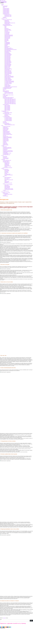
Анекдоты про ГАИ (5, 129)
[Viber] (8, 627)
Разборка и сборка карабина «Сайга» (10, 124)
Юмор (2, 125)
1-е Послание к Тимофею (8, 82)
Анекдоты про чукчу (5, 128)
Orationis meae (7, 20)
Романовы (4, 17)
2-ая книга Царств (7, 32)
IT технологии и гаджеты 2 (8, 117)
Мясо (4, 176)
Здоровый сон (5, 149)
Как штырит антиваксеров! (6, 154)
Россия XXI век (5, 156)
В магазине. (4, 141)
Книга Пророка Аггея (7, 63)
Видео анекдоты (5, 130)
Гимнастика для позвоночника (7, 147)
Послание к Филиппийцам (8, 79)
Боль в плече (5, 146)
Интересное (3, 159)
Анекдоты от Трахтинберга (6, 126)
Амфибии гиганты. (7, 163)
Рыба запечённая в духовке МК (9, 189)
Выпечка (4, 190)
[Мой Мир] (2, 627)
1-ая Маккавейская (7, 42)
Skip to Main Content (2, 0)
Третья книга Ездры (7, 38)
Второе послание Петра (8, 71)
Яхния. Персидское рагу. (8, 177)
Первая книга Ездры (7, 36)
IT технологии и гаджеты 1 (6, 116)
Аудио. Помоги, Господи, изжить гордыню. (10, 103)
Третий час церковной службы (9, 92)
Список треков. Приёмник (6, 192)
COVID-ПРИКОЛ (5, 152)
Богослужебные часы (6, 91)
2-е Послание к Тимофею (8, 83)
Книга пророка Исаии (7, 50)
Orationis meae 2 (7, 21)
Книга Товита (6, 39)
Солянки (6, 173)
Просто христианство (6, 90)
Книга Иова (6, 44)
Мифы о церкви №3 (7, 105)
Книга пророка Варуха (8, 53)
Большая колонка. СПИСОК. (8, 194)
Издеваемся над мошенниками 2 (7, 137)
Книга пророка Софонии (8, 62)
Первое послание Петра (8, 70)
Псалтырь (6, 45)
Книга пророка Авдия (7, 58)
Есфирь (6, 41)
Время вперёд (5, 6)
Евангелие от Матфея (8, 65)
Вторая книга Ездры (7, 37)
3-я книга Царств (7, 33)
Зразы (5, 180)
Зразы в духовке (7, 181)
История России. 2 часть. (8, 14)
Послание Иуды (7, 74)
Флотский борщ (7, 170)
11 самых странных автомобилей (7, 167)
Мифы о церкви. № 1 (6, 104)
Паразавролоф (7, 164)
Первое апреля (5, 143)
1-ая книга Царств (7, 31)
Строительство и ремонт (8, 114)
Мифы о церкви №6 (7, 108)
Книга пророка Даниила (8, 55)
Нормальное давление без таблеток (8, 151)
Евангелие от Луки (7, 67)
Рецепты (3, 168)
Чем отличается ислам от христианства (8, 97)
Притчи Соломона (7, 46)
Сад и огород (5, 122)
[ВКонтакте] (0, 627)
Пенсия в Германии (5, 158)
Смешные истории (5, 138)
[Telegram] (10, 627)
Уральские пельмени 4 (6, 10)
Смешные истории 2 (6, 139)
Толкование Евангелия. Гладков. (7, 87)
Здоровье (3, 145)
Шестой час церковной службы (9, 93)
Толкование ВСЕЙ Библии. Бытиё (7, 25)
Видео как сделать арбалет (8, 112)
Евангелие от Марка (7, 66)
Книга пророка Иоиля (8, 56)
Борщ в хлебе (6, 172)
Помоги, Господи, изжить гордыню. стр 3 (10, 99)
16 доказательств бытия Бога (7, 88)
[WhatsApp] (9, 627)
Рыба (4, 183)
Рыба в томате (7, 185)
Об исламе (4, 96)
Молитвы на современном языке (7, 19)
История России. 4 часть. (8, 16)
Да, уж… (3, 155)
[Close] (0, 197)
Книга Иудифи (7, 40)
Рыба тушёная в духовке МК (8, 184)
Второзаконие (6, 28)
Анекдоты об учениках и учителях (7, 134)
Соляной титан (7, 162)
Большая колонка (5, 193)
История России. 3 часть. (8, 15)
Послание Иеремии (7, 52)
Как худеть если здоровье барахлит (8, 150)
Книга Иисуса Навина (8, 29)
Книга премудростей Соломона (9, 48)
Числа (5, 27)
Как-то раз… (4, 135)
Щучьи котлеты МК (7, 187)
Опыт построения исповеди (7, 24)
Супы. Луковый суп (5, 169)
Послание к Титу (7, 84)
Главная (3, 4)
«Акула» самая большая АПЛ (7, 160)
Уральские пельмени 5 (6, 11)
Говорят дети (5, 142)
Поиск (1, 619)
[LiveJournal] (7, 627)
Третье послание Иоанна (8, 73)
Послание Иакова (7, 69)
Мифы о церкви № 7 (7, 109)
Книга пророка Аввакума (8, 61)
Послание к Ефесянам (8, 78)
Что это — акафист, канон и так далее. (8, 94)
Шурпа (6, 175)
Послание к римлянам (8, 75)
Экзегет (3, 18)
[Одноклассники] (1, 627)
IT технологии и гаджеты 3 (8, 118)
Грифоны (6, 166)
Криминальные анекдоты (6, 131)
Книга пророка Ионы (7, 59)
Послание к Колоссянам (8, 80)
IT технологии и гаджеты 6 (8, 120)
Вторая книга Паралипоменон (9, 35)
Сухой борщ (6, 171)
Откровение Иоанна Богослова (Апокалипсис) (11, 86)
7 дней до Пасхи (5, 95)
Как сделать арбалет (6, 111)
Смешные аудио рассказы (6, 132)
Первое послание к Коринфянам (9, 76)
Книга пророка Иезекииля (8, 54)
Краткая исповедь (7, 23)
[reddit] (6, 627)
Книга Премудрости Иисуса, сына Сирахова (10, 49)
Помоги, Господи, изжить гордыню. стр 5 (10, 101)
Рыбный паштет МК (7, 186)
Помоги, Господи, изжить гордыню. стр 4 (10, 100)
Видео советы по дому (6, 113)
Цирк (4, 7)
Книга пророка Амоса (8, 57)
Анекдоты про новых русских (7, 133)
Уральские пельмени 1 (6, 8)
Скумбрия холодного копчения (9, 188)
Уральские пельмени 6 (6, 12)
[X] (3, 627)
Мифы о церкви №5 (7, 107)
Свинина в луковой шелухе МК (9, 179)
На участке (4, 121)
